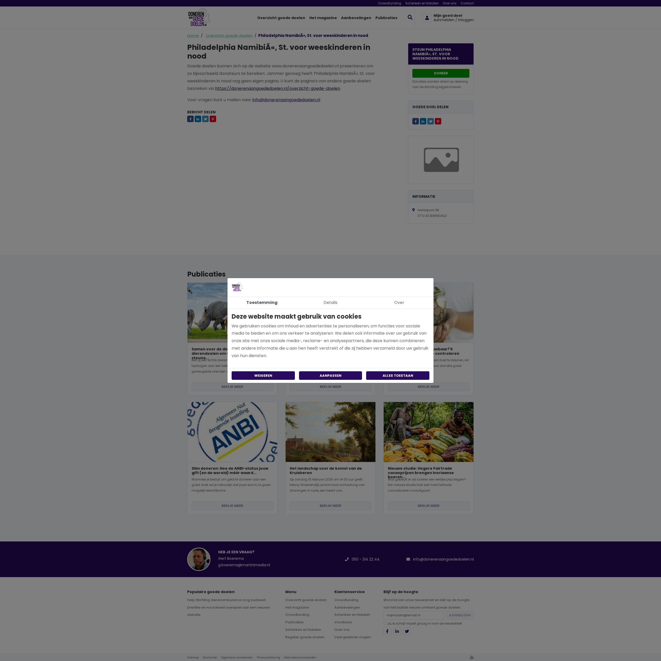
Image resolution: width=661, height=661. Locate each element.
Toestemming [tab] (262, 302)
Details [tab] (330, 302)
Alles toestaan (398, 375)
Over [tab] (399, 302)
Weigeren (263, 375)
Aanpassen (330, 375)
